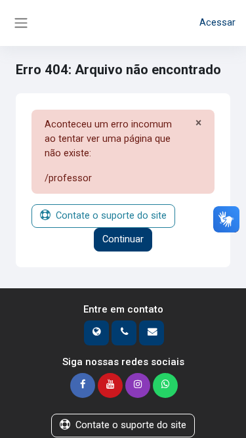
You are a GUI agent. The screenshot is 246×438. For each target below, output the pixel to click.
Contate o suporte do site (111, 215)
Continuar (123, 239)
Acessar (217, 22)
